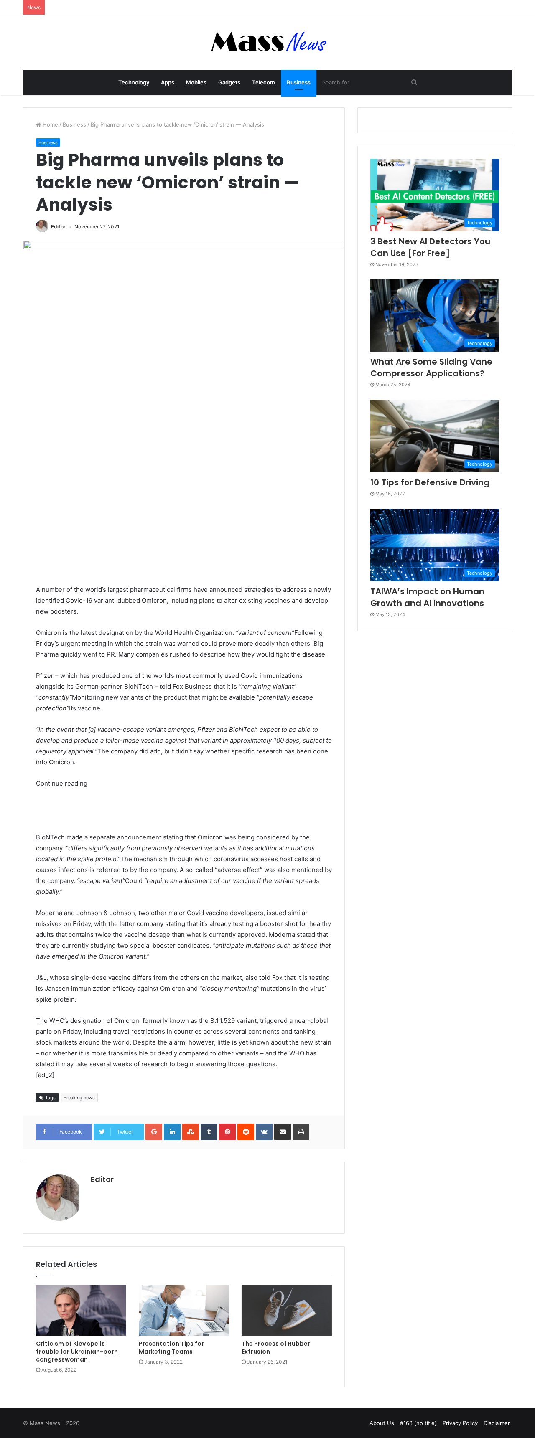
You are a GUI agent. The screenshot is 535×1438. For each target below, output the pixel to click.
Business (299, 82)
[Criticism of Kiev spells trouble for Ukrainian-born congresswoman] (81, 1310)
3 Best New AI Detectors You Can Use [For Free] (430, 247)
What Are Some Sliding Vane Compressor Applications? (431, 367)
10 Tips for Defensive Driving (429, 482)
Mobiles (196, 82)
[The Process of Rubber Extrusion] (287, 1310)
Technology (133, 82)
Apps (167, 82)
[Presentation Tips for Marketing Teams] (184, 1310)
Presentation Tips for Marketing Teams (171, 1347)
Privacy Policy (460, 1423)
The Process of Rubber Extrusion (276, 1347)
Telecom (263, 82)
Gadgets (229, 82)
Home (49, 124)
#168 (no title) (418, 1423)
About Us (381, 1423)
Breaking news (79, 1098)
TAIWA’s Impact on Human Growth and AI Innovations (427, 597)
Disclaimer (497, 1423)
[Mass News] (267, 42)
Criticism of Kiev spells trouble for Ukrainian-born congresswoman (77, 1351)
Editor (58, 226)
